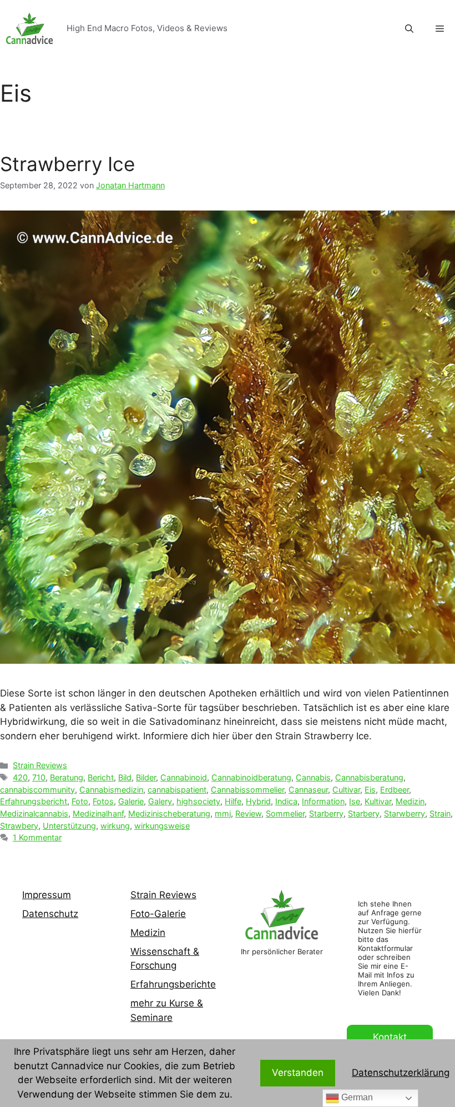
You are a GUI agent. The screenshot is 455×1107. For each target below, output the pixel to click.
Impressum (46, 894)
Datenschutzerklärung (400, 1072)
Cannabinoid (183, 777)
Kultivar (378, 801)
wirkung (115, 825)
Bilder (146, 777)
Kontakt (390, 1037)
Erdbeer (394, 789)
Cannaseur (308, 789)
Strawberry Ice (67, 164)
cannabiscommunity (37, 789)
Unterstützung (69, 825)
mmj (223, 813)
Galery (160, 801)
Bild (125, 777)
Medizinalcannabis (34, 813)
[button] (439, 29)
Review (248, 813)
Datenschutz (50, 913)
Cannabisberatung (369, 777)
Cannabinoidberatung (251, 777)
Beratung (66, 777)
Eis (370, 789)
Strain (440, 813)
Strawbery (19, 825)
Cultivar (346, 789)
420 (20, 777)
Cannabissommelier (247, 789)
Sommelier (285, 813)
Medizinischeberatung (169, 813)
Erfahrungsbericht (33, 801)
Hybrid (258, 801)
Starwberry (404, 813)
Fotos (103, 801)
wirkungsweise (162, 825)
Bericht (101, 777)
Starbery (364, 813)
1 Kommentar (37, 837)
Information (323, 801)
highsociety (198, 801)
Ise (354, 801)
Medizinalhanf (98, 813)
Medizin (410, 801)
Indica (286, 801)
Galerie (131, 801)
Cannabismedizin (111, 789)
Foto (80, 801)
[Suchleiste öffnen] (409, 29)
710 (39, 777)
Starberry (326, 813)
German (356, 1097)
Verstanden (297, 1072)
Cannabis (313, 777)
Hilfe (233, 801)
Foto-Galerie (158, 913)
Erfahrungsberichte (173, 984)
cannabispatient (177, 789)
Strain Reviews (40, 765)
